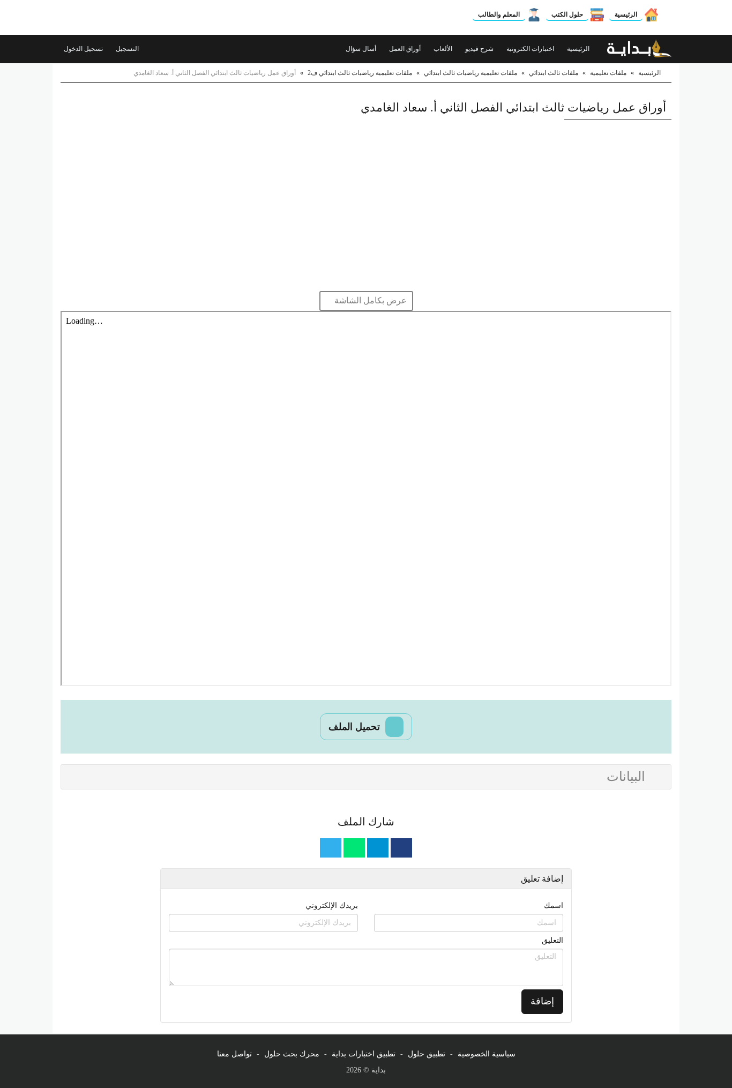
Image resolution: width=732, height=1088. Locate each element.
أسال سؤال (362, 49)
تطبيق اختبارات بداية (363, 1054)
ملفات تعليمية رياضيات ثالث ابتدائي (470, 73)
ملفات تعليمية (608, 73)
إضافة (542, 1001)
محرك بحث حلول (291, 1054)
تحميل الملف (355, 726)
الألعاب (444, 49)
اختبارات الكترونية (531, 49)
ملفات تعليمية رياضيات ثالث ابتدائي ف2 (360, 73)
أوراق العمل (405, 49)
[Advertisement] (366, 205)
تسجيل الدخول (84, 49)
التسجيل (128, 49)
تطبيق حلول (426, 1054)
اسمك (553, 905)
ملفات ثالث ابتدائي (553, 73)
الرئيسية (626, 14)
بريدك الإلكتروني (331, 905)
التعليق (552, 940)
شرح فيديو (480, 49)
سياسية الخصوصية (487, 1054)
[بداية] (639, 48)
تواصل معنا (234, 1054)
